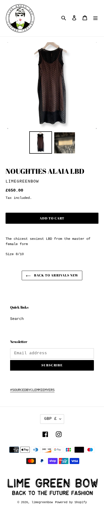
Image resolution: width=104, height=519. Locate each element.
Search (17, 319)
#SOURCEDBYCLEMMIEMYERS (32, 390)
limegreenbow (42, 502)
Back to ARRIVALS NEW (55, 275)
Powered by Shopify (71, 502)
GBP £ (50, 419)
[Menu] (95, 18)
